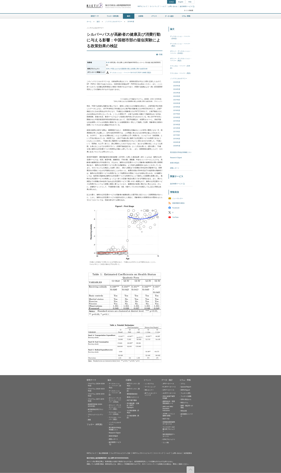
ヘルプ (163, 6)
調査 (89, 420)
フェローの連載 (186, 396)
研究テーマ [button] (95, 16)
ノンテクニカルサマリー (113, 21)
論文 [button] (128, 16)
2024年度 (176, 89)
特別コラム (184, 402)
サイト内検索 (188, 10)
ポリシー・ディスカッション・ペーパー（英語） (115, 407)
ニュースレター (177, 198)
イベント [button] (154, 16)
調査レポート (174, 168)
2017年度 (176, 114)
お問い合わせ (172, 6)
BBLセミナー (149, 390)
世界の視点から (186, 399)
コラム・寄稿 (185, 380)
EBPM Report (185, 390)
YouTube (175, 217)
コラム (183, 383)
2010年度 (176, 138)
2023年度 (176, 93)
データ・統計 (167, 380)
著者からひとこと (133, 397)
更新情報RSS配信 (178, 203)
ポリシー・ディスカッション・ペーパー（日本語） (115, 400)
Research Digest (176, 157)
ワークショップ (150, 387)
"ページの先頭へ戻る (190, 469)
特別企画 (184, 411)
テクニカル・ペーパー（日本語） (115, 413)
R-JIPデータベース (169, 387)
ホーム (89, 21)
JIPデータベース (168, 383)
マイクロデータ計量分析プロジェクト (169, 429)
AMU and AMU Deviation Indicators (168, 408)
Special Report (186, 387)
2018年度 (130, 21)
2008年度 (176, 146)
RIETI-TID (166, 419)
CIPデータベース (168, 390)
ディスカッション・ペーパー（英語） (115, 393)
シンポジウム (149, 383)
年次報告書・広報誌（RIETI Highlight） (133, 405)
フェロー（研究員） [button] (113, 16)
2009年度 (176, 142)
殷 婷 (108, 62)
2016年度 (176, 117)
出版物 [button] (140, 16)
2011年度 (176, 135)
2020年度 (176, 103)
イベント (147, 380)
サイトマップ (154, 6)
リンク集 (166, 442)
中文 (189, 2)
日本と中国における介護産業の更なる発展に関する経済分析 (127, 69)
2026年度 (176, 82)
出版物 (128, 380)
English (180, 2)
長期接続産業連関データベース (169, 423)
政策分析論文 (174, 163)
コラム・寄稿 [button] (186, 16)
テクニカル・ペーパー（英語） (181, 73)
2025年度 (176, 86)
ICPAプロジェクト (169, 439)
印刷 (160, 54)
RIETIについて (143, 6)
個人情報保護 (103, 453)
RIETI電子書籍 (132, 400)
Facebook (175, 208)
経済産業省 (188, 453)
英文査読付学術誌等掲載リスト (181, 152)
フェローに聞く (186, 393)
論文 (98, 21)
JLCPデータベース (169, 393)
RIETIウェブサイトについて (142, 453)
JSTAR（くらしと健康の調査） (169, 414)
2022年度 (176, 96)
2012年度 (176, 131)
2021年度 (176, 100)
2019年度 (176, 107)
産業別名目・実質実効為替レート (169, 402)
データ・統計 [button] (169, 16)
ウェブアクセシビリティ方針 (120, 453)
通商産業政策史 (132, 394)
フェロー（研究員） (95, 424)
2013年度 (176, 128)
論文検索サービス (186, 6)
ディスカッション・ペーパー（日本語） (115, 385)
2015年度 (176, 121)
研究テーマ (91, 380)
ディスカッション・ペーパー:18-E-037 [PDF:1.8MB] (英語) (130, 73)
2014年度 (176, 124)
